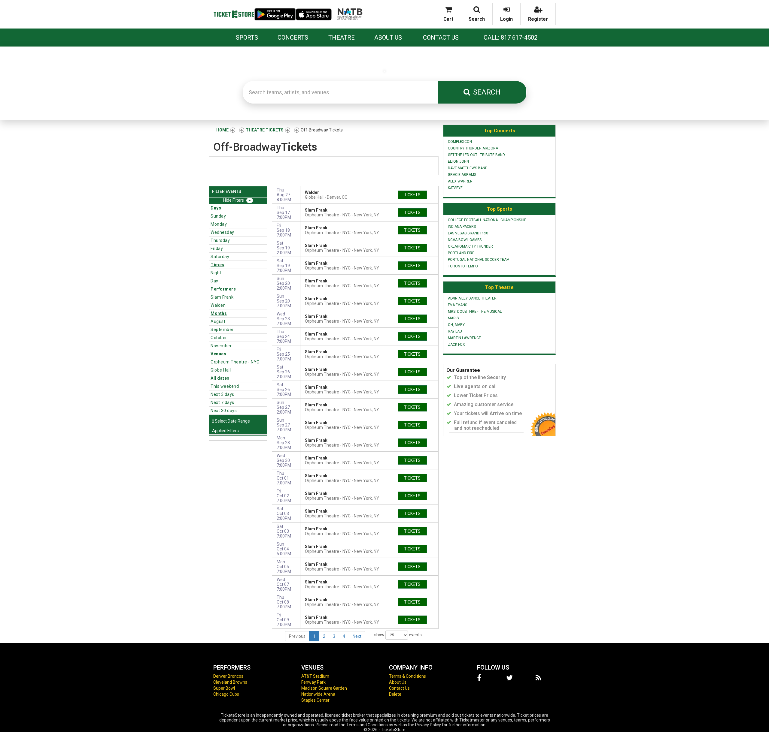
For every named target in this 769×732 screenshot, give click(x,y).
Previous (297, 636)
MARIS (453, 318)
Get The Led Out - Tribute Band (476, 155)
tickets (412, 194)
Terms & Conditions (407, 676)
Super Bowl (224, 688)
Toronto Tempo (463, 266)
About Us (388, 37)
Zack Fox (456, 344)
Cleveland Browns (230, 682)
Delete (395, 694)
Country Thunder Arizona (473, 148)
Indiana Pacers (462, 226)
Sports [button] (247, 37)
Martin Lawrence (464, 338)
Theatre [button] (341, 37)
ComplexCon (460, 142)
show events (398, 634)
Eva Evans (457, 305)
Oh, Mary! (457, 325)
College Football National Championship (487, 220)
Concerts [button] (293, 37)
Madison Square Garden (324, 688)
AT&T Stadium (315, 676)
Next (357, 636)
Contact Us (441, 37)
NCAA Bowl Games (465, 240)
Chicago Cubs (226, 694)
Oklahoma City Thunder (470, 246)
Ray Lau (455, 331)
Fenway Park (313, 682)
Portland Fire (461, 253)
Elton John (458, 161)
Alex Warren (460, 181)
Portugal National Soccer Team (478, 260)
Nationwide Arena (318, 694)
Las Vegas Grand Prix (468, 233)
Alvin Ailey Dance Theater (472, 298)
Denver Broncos (228, 676)
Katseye (455, 188)
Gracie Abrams (462, 175)
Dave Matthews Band (468, 168)
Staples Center (315, 700)
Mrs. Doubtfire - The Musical (475, 311)
